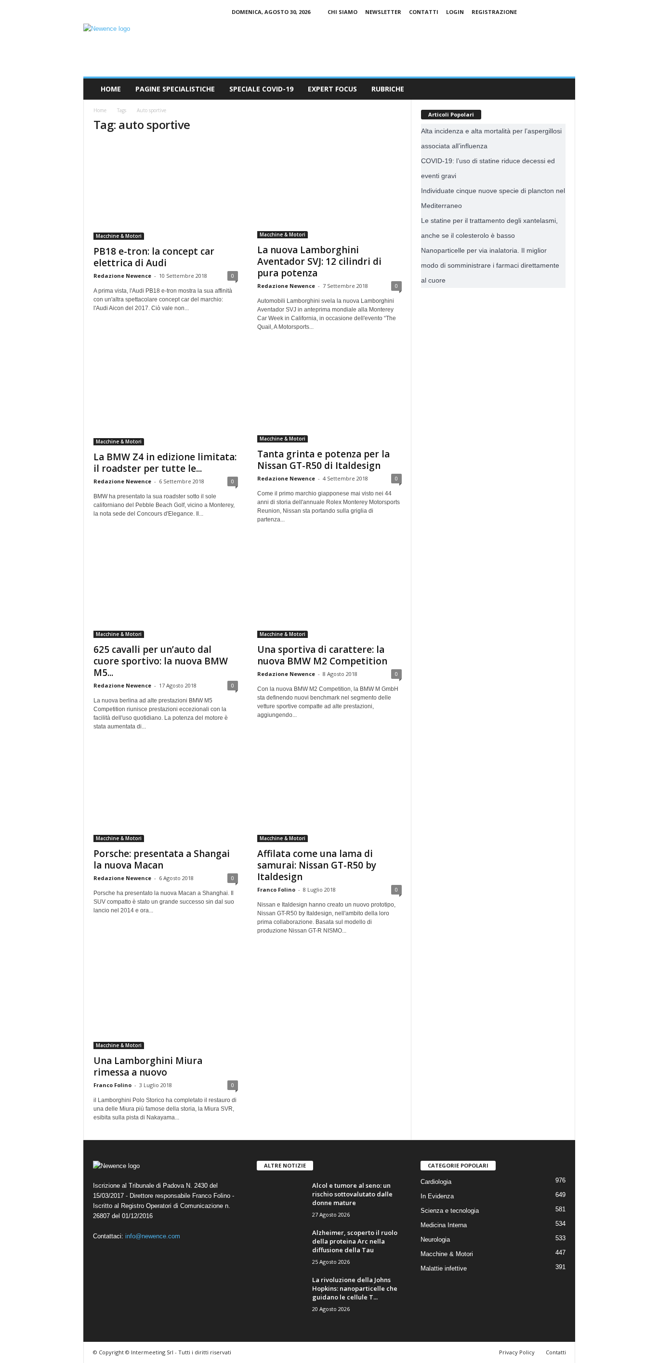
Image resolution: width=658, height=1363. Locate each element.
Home (111, 88)
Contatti (423, 11)
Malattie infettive (444, 1268)
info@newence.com (152, 1236)
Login (455, 11)
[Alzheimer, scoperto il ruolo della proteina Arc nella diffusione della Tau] (281, 1246)
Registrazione (494, 11)
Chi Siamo (342, 11)
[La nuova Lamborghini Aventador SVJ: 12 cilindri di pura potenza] (329, 190)
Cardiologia (436, 1181)
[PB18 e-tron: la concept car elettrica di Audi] (165, 191)
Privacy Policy (517, 1352)
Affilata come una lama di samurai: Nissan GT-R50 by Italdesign (316, 865)
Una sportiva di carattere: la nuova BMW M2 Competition (322, 655)
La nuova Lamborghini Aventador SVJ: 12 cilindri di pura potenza (319, 261)
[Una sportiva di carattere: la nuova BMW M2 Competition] (329, 590)
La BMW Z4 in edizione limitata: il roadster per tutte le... (165, 463)
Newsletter (383, 11)
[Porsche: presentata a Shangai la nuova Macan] (165, 795)
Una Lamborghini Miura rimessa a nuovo (147, 1066)
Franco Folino (276, 889)
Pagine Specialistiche (175, 88)
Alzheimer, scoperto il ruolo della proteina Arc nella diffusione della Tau (354, 1241)
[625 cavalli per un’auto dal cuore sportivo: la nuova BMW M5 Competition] (165, 590)
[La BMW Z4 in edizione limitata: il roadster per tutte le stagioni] (165, 397)
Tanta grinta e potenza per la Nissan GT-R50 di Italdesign (323, 460)
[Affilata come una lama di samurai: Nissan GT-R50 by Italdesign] (329, 795)
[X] (568, 12)
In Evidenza (437, 1196)
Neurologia (435, 1239)
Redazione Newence (122, 275)
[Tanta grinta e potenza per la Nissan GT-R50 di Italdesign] (329, 395)
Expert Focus (332, 88)
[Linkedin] (553, 12)
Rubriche (387, 88)
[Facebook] (538, 12)
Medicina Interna (444, 1225)
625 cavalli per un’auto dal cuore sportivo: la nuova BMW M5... (160, 661)
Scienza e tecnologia (450, 1210)
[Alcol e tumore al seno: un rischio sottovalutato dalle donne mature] (281, 1199)
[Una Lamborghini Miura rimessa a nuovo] (165, 1001)
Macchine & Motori (119, 236)
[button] (560, 89)
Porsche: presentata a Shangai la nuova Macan (161, 859)
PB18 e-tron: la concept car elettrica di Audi (153, 257)
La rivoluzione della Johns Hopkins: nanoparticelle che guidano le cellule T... (354, 1288)
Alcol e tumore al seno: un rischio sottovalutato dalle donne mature (352, 1194)
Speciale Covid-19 (261, 88)
